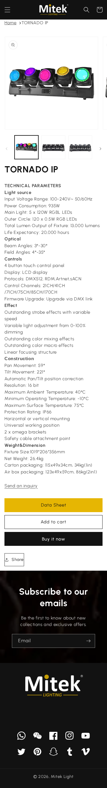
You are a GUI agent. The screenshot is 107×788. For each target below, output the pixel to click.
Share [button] (18, 559)
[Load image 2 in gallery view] (53, 147)
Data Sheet (53, 505)
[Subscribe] (88, 641)
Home (10, 22)
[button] (7, 9)
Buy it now (53, 539)
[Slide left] (6, 148)
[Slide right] (100, 148)
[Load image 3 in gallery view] (80, 147)
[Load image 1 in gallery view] (26, 147)
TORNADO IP (34, 22)
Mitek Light (62, 776)
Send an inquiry (21, 485)
